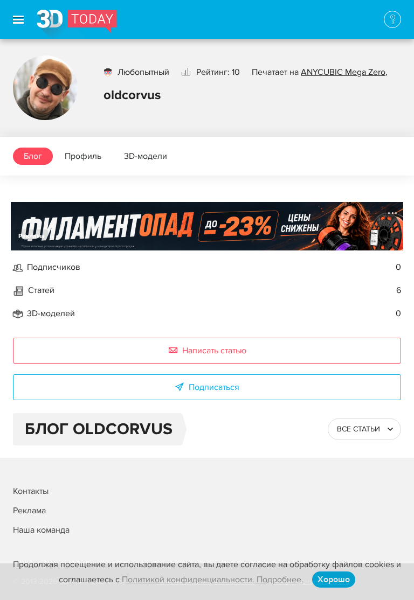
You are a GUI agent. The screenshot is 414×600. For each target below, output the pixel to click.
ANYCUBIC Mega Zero (343, 72)
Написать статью (214, 350)
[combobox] (364, 429)
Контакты (31, 491)
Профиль (83, 156)
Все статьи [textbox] (358, 429)
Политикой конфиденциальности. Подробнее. (212, 579)
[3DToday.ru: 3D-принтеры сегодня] (77, 24)
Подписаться (214, 387)
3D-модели (145, 156)
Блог (33, 156)
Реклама (31, 236)
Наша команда (41, 530)
